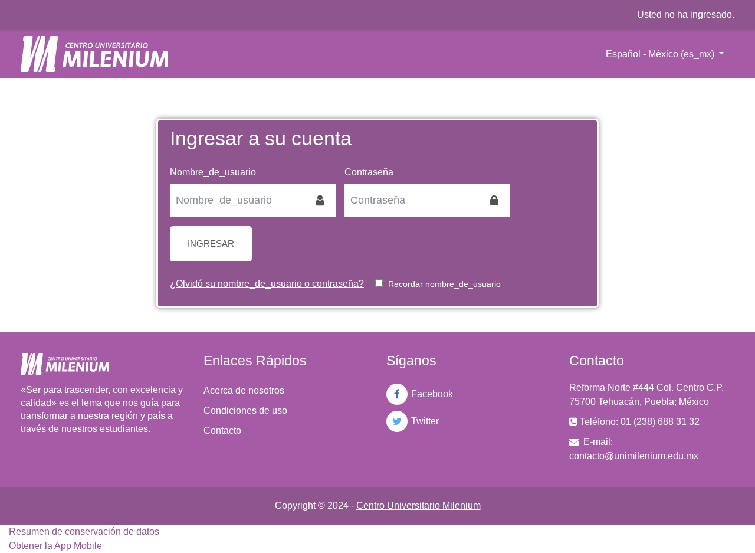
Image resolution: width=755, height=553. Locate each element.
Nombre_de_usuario (213, 172)
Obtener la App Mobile (55, 546)
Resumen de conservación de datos (84, 531)
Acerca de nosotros (243, 390)
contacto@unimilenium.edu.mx (633, 456)
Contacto (222, 431)
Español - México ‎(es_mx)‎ (661, 54)
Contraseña (368, 172)
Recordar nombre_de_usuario (444, 284)
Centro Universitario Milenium (418, 505)
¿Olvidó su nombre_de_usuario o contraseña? (267, 284)
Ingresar (211, 243)
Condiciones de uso (245, 410)
